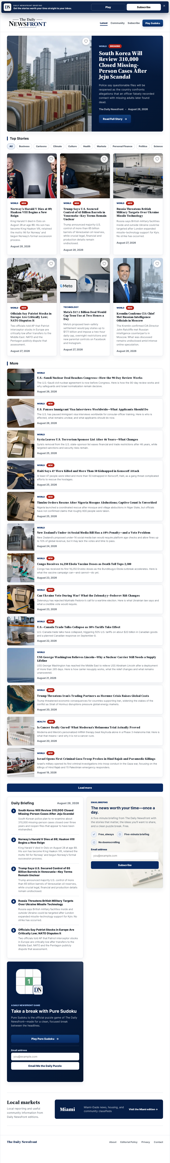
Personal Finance (122, 146)
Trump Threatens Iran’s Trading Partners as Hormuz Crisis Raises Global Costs (93, 696)
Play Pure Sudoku (45, 1038)
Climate (57, 146)
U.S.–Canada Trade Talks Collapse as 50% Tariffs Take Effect (78, 627)
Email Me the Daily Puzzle (45, 1066)
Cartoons (41, 146)
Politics (143, 146)
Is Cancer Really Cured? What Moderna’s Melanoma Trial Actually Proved (88, 727)
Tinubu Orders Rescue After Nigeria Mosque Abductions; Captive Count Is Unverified (97, 503)
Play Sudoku (152, 23)
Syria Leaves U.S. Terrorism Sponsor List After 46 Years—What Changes (87, 439)
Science (158, 146)
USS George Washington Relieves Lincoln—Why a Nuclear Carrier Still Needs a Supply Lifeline (96, 659)
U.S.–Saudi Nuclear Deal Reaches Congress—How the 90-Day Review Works (89, 378)
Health (86, 146)
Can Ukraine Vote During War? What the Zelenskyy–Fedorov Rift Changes (88, 596)
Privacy (145, 1142)
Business (24, 146)
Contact (158, 1142)
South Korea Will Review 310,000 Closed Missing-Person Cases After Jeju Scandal (46, 812)
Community (118, 23)
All (11, 146)
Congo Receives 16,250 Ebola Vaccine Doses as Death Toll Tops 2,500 (84, 564)
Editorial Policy (128, 1142)
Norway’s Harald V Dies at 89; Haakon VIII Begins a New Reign (31, 212)
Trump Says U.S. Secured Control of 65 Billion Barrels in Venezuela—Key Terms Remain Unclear (84, 214)
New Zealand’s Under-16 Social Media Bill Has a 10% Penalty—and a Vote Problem (93, 533)
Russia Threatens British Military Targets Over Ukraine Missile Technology (138, 212)
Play (108, 7)
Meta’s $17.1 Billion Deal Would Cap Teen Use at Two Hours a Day (84, 315)
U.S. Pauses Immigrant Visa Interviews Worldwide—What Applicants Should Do (92, 409)
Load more (85, 787)
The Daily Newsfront (22, 1142)
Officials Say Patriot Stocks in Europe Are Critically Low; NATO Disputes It (30, 317)
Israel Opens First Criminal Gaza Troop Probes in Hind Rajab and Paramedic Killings (96, 759)
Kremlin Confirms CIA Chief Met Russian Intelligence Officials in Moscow (135, 317)
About (112, 1142)
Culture (72, 146)
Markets (101, 146)
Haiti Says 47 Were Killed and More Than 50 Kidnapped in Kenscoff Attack (88, 471)
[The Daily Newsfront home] (27, 23)
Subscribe (144, 7)
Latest (104, 23)
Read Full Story (115, 119)
